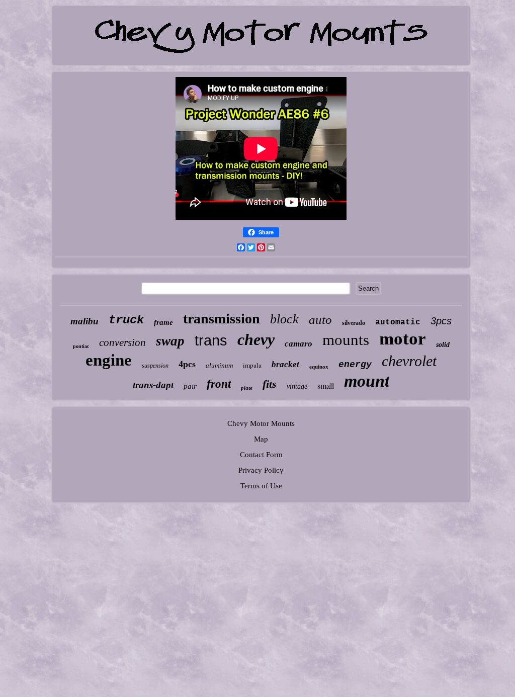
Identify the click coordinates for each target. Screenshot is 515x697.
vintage (297, 386)
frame (163, 322)
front (219, 384)
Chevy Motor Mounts (261, 423)
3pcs (441, 320)
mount (366, 381)
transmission (221, 318)
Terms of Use (261, 486)
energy (355, 365)
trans (211, 340)
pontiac (81, 346)
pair (190, 386)
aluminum (219, 365)
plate (246, 388)
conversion (122, 342)
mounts (345, 340)
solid (443, 345)
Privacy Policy (261, 470)
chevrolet (409, 361)
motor (402, 339)
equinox (318, 367)
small (325, 385)
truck (126, 320)
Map (261, 439)
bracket (285, 364)
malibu (84, 321)
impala (252, 365)
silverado (353, 322)
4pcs (187, 364)
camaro (298, 344)
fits (270, 384)
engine (108, 360)
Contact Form (261, 455)
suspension (155, 365)
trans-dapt (153, 385)
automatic (397, 322)
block (284, 319)
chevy (256, 339)
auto (320, 319)
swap (170, 341)
